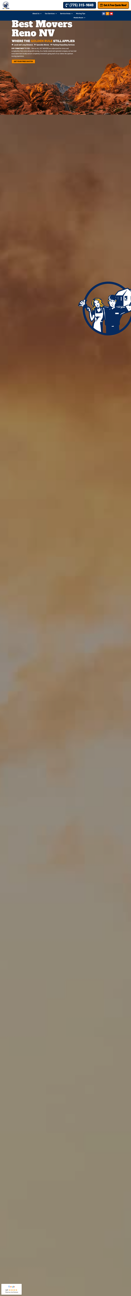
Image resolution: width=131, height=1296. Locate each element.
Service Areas (65, 13)
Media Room (78, 18)
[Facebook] (103, 13)
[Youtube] (111, 13)
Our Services (50, 13)
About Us (35, 13)
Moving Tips (80, 13)
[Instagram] (107, 13)
